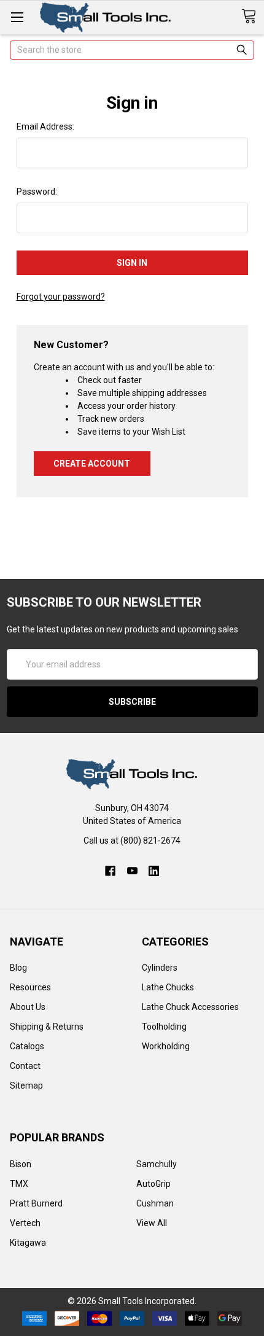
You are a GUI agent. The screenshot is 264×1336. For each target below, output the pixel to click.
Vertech (25, 1223)
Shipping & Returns (46, 1026)
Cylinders (159, 968)
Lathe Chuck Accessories (190, 1007)
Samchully (156, 1164)
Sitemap (26, 1085)
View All (151, 1223)
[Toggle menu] (17, 17)
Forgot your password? (61, 296)
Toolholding (164, 1026)
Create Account (91, 463)
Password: (37, 191)
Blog (18, 968)
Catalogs (27, 1046)
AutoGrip (153, 1184)
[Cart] (252, 16)
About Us (27, 1007)
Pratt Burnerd (36, 1203)
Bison (20, 1164)
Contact (25, 1066)
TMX (19, 1184)
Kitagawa (28, 1243)
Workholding (166, 1046)
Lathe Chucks (168, 987)
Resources (30, 987)
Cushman (155, 1203)
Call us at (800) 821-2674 (132, 840)
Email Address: (45, 126)
